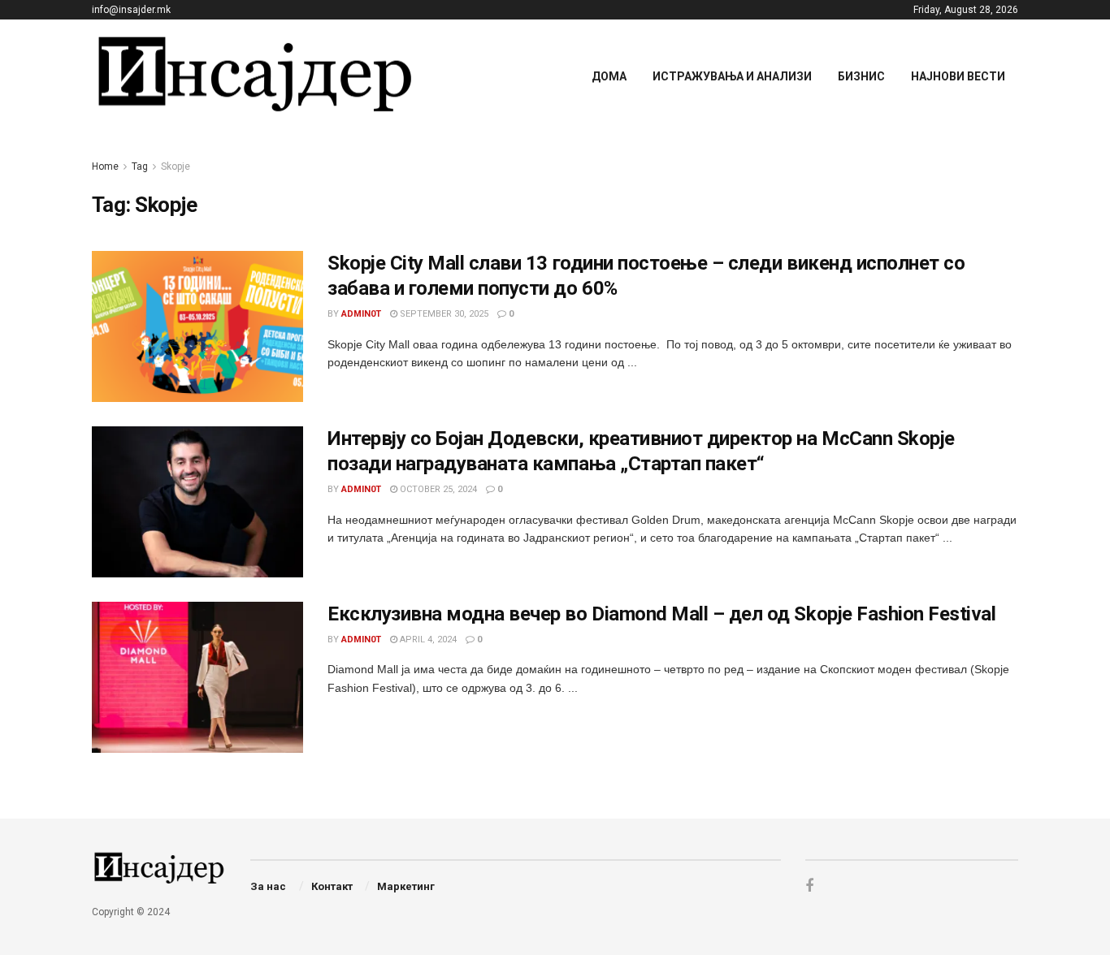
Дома (609, 76)
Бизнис (861, 76)
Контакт (332, 886)
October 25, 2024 (437, 489)
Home (105, 166)
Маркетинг (406, 886)
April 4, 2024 (427, 639)
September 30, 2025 (442, 314)
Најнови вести (958, 76)
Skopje (175, 166)
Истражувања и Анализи (732, 76)
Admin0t (361, 314)
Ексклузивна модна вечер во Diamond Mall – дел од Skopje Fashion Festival (661, 614)
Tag (140, 166)
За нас (268, 886)
